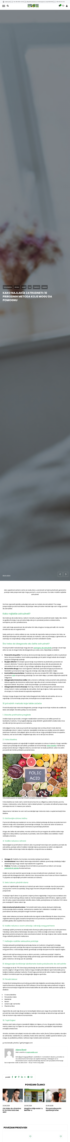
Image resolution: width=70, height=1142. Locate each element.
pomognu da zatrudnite (42, 648)
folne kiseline (51, 746)
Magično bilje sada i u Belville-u (33, 1109)
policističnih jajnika (11, 868)
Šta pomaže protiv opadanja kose (53, 1109)
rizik (13, 675)
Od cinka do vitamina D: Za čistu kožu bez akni (12, 1110)
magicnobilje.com (32, 1052)
